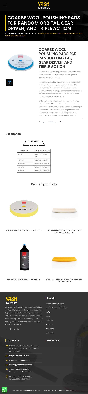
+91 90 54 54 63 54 (22, 369)
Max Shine (49, 320)
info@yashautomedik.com (19, 356)
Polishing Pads (54, 122)
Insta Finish (50, 329)
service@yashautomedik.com (20, 365)
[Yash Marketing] (44, 5)
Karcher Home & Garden (55, 304)
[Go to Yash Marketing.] (6, 33)
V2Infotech (59, 390)
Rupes (62, 122)
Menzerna (49, 324)
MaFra (48, 312)
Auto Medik (50, 333)
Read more (24, 213)
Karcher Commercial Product (57, 308)
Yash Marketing (24, 390)
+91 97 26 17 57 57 (26, 372)
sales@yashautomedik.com (19, 360)
